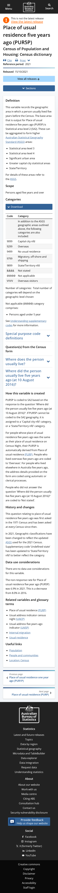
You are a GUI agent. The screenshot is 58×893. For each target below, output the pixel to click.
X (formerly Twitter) (30, 846)
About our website (29, 784)
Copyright (29, 869)
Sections (31, 88)
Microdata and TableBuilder (29, 753)
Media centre (29, 794)
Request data (29, 767)
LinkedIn (31, 850)
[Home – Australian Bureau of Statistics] (29, 714)
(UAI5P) (24, 627)
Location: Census (19, 660)
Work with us (29, 789)
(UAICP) (20, 619)
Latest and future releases (29, 735)
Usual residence (18, 637)
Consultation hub (29, 803)
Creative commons (29, 864)
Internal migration (19, 632)
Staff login (29, 887)
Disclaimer (29, 873)
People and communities (23, 655)
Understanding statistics (29, 772)
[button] (8, 7)
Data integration (29, 762)
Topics (29, 739)
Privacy (29, 878)
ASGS (13, 179)
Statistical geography (29, 748)
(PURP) (29, 454)
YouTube (31, 855)
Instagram (31, 841)
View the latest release (27, 21)
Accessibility (29, 883)
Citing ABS (29, 798)
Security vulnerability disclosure (29, 812)
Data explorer (29, 758)
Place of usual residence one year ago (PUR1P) (29, 677)
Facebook (30, 836)
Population (15, 650)
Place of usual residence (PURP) (30, 693)
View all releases (27, 79)
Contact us (29, 808)
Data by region (29, 744)
